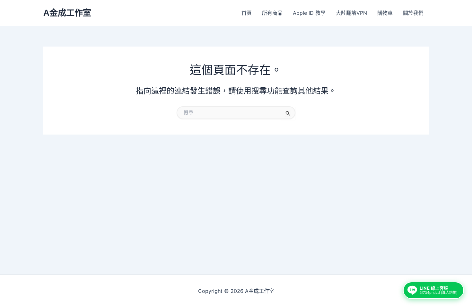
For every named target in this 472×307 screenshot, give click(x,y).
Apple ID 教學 (309, 13)
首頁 (246, 13)
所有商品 (272, 13)
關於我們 (413, 13)
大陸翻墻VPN (351, 13)
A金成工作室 (67, 13)
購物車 (385, 13)
